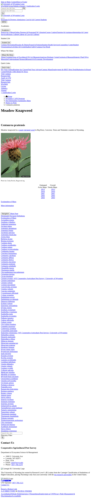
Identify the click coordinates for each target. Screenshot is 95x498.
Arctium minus (6, 226)
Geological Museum (66, 57)
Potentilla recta (6, 387)
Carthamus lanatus (7, 251)
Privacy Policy (59, 494)
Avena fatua (5, 237)
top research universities (63, 475)
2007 (43, 194)
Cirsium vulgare (7, 283)
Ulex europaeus (6, 422)
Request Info (5, 76)
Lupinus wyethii (7, 368)
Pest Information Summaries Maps (18, 101)
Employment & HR (59, 70)
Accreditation (6, 494)
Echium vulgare (7, 304)
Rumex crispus (6, 393)
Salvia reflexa (6, 397)
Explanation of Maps (8, 202)
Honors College (13, 34)
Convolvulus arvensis (9, 287)
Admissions (21, 20)
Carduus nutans (6, 247)
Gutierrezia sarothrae (8, 329)
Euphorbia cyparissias (9, 312)
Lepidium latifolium (8, 362)
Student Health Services (50, 45)
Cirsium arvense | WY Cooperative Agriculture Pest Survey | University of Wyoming (32, 278)
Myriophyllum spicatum (9, 377)
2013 (43, 189)
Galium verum (6, 322)
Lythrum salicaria (7, 370)
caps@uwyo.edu (17, 463)
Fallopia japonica (7, 318)
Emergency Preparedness (30, 494)
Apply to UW (6, 78)
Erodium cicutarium (8, 310)
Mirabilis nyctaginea (8, 374)
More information (7, 206)
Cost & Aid (30, 20)
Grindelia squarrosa (8, 326)
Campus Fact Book (43, 47)
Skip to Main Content (9, 2)
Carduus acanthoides (8, 245)
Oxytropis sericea (7, 383)
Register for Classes (20, 70)
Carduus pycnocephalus (9, 249)
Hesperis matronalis (8, 337)
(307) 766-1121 (17, 483)
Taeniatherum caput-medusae (11, 408)
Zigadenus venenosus (9, 431)
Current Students (40, 20)
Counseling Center (66, 45)
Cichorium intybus (7, 274)
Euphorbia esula (7, 314)
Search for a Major (8, 32)
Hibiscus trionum (7, 341)
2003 (43, 198)
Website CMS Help (13, 72)
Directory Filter (6, 435)
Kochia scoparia (7, 358)
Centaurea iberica (7, 260)
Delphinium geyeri (8, 297)
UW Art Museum (33, 57)
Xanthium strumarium (9, 427)
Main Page (14, 214)
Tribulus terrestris (7, 418)
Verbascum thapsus (8, 425)
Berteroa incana (6, 239)
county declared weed (27, 130)
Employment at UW (46, 494)
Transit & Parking (35, 45)
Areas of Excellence (19, 57)
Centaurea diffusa (7, 258)
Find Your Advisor (34, 70)
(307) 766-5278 (17, 465)
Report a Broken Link (9, 489)
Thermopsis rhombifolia (9, 416)
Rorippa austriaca (7, 391)
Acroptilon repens (7, 220)
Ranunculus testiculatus (9, 389)
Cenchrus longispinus (9, 253)
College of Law (24, 34)
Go (3, 13)
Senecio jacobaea (7, 400)
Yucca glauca (6, 429)
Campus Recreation (8, 45)
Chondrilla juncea (7, 268)
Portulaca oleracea (7, 385)
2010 (43, 191)
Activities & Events (18, 47)
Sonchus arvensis (7, 404)
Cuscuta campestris (8, 291)
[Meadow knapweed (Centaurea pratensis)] (16, 177)
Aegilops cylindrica (8, 222)
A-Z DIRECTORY (8, 491)
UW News (24, 72)
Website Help (16, 494)
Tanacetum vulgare (8, 412)
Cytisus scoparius (7, 295)
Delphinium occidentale (9, 299)
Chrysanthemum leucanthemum (12, 272)
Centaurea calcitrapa (8, 256)
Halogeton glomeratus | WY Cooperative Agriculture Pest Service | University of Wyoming (34, 333)
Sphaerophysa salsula (9, 406)
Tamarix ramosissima (8, 410)
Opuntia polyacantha (8, 381)
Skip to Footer (22, 2)
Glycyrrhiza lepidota (8, 324)
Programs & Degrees (9, 20)
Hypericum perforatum (9, 352)
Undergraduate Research (17, 59)
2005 (43, 196)
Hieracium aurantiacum (9, 343)
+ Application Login (32, 6)
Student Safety (30, 47)
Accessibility (16, 496)
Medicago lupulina (8, 372)
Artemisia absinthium (8, 228)
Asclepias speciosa (8, 233)
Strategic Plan (79, 57)
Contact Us (5, 485)
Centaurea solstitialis (8, 266)
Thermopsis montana (8, 414)
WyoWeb (4, 6)
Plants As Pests (11, 103)
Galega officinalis (7, 320)
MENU (4, 22)
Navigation (5, 214)
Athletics (16, 6)
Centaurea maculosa (8, 262)
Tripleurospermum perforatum (12, 420)
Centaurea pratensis (8, 264)
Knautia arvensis (7, 356)
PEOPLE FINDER (24, 491)
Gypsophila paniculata (9, 331)
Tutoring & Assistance (65, 32)
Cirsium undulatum (8, 281)
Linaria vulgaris (6, 366)
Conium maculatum (8, 285)
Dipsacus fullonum (8, 301)
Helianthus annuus (7, 335)
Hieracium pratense (8, 345)
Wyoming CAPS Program (15, 99)
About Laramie (6, 57)
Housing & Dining (22, 45)
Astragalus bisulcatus (8, 235)
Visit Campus (6, 74)
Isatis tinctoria (6, 354)
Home (10, 96)
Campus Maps (46, 70)
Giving (10, 6)
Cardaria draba (6, 243)
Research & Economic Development (39, 59)
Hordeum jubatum (7, 347)
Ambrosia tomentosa (8, 224)
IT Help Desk (71, 70)
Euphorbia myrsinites (8, 316)
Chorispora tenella (7, 270)
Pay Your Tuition (7, 70)
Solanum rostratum (8, 402)
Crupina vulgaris (7, 289)
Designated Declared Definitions (13, 216)
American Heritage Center (49, 57)
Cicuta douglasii (7, 276)
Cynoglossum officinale (9, 293)
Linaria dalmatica (7, 364)
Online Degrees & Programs (25, 32)
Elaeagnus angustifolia (9, 306)
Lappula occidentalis (8, 360)
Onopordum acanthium (9, 379)
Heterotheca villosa (8, 339)
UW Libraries (40, 32)
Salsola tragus (6, 395)
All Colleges (34, 34)
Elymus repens (6, 308)
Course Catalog (51, 32)
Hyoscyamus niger (8, 349)
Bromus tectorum (7, 241)
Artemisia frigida (7, 230)
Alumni (22, 6)
